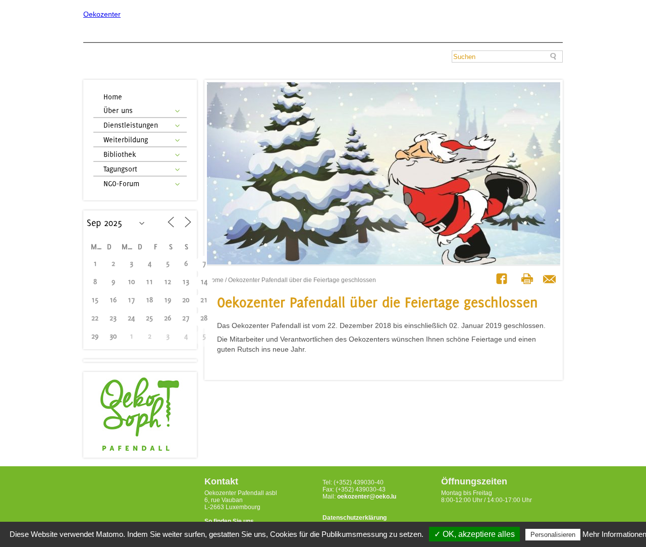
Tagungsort (120, 169)
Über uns (118, 110)
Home (112, 96)
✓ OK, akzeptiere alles (474, 534)
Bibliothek (119, 154)
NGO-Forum (121, 183)
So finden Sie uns (229, 521)
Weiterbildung (125, 139)
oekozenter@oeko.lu (366, 496)
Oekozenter (102, 14)
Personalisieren (552, 534)
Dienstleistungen (130, 125)
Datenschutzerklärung (354, 517)
